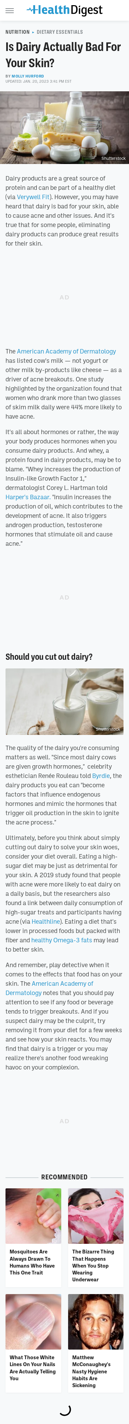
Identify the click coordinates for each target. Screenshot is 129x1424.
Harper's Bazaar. (28, 497)
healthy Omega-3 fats (61, 940)
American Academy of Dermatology (66, 351)
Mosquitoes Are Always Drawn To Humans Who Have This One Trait (32, 1262)
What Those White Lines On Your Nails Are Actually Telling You (33, 1368)
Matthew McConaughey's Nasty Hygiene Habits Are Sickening (91, 1371)
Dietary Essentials (60, 32)
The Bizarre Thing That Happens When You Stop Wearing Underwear (93, 1265)
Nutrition (18, 32)
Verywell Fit (33, 197)
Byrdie (101, 775)
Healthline (46, 921)
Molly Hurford (28, 76)
